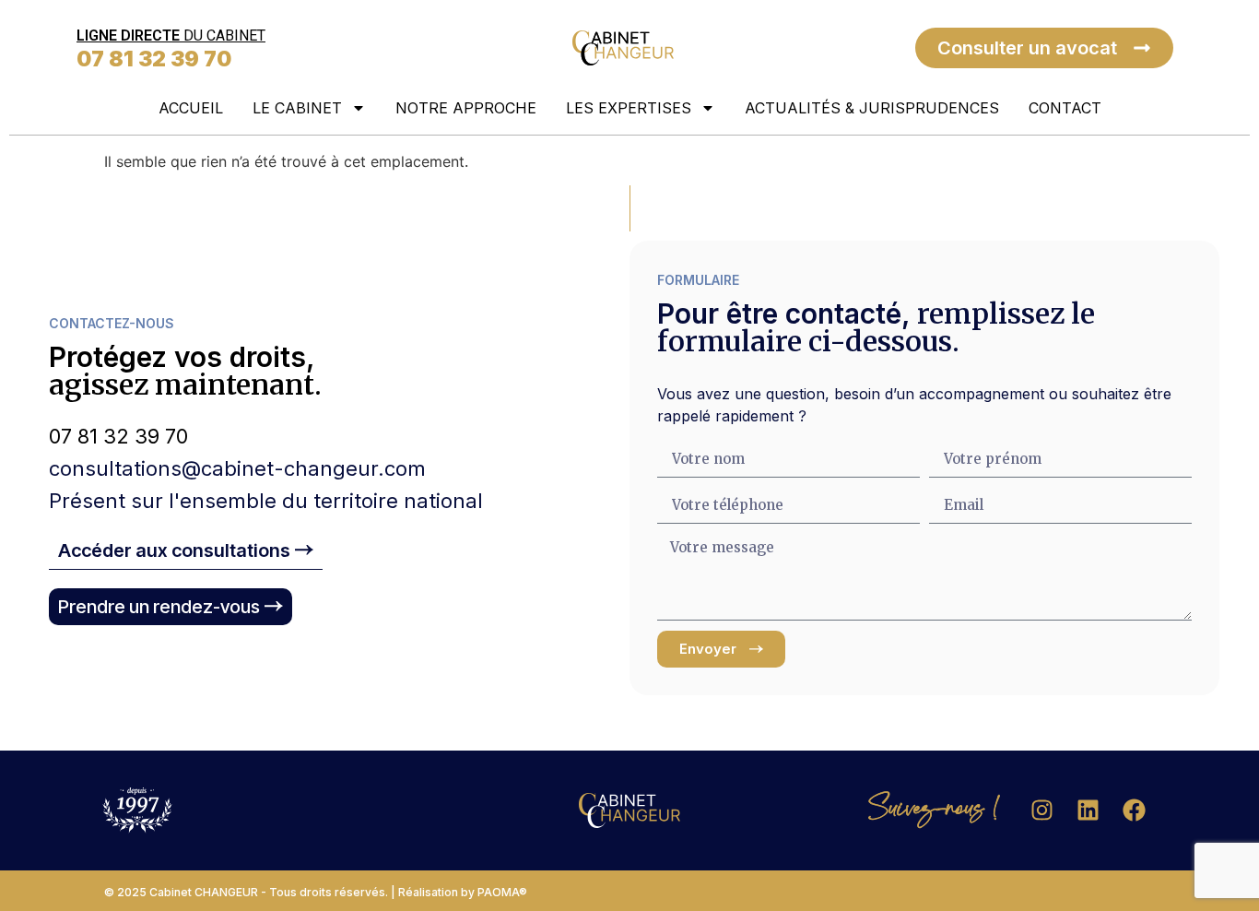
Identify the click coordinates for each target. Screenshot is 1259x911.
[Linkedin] (1088, 810)
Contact (1065, 108)
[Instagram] (1042, 810)
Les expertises (628, 108)
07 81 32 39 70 (153, 59)
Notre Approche (465, 108)
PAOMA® (502, 892)
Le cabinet (297, 108)
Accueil (191, 108)
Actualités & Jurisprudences (872, 108)
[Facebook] (1135, 810)
